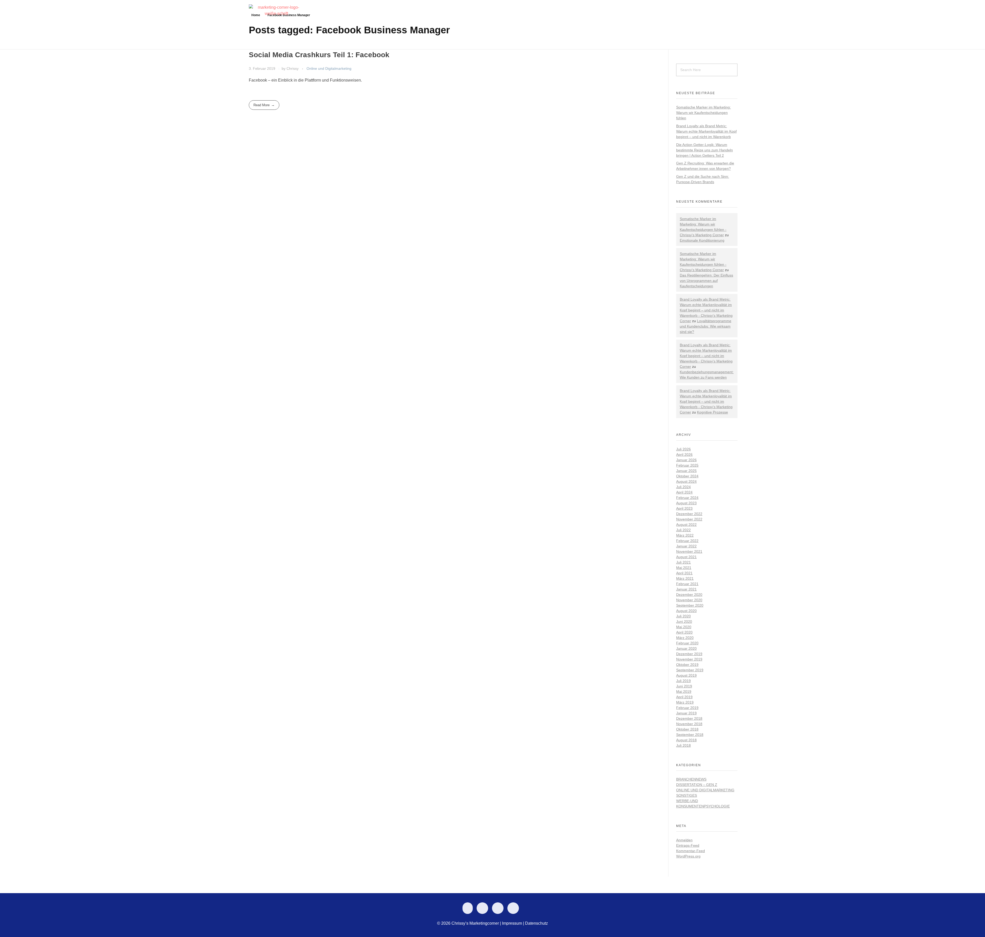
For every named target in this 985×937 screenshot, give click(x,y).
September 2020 (689, 605)
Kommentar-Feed (690, 851)
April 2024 (684, 492)
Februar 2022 (687, 541)
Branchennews (691, 779)
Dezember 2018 (689, 718)
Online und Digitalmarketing (329, 68)
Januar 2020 (686, 648)
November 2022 (689, 519)
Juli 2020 (683, 616)
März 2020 (685, 638)
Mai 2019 (683, 691)
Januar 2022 (686, 546)
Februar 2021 (687, 584)
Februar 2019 (687, 708)
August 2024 (686, 481)
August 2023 (686, 503)
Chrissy (293, 68)
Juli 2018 (683, 745)
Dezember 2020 (689, 595)
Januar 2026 (686, 460)
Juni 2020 (684, 621)
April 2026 (684, 454)
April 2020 (684, 632)
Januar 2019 (686, 713)
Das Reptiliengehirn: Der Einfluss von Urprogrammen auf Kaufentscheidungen (706, 280)
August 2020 (686, 611)
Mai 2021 (683, 568)
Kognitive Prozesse (712, 412)
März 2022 (685, 535)
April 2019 (684, 697)
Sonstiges (686, 795)
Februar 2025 (687, 465)
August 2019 (686, 675)
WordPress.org (688, 856)
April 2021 (684, 573)
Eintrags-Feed (687, 845)
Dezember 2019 (689, 654)
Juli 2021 (683, 562)
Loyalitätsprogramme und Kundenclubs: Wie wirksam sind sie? (705, 326)
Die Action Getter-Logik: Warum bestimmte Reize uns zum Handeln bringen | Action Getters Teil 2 (704, 150)
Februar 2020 (687, 643)
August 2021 (686, 557)
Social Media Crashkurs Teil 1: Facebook (319, 55)
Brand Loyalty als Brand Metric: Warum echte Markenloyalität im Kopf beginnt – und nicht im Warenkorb (706, 131)
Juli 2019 (683, 681)
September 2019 (689, 670)
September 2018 (689, 735)
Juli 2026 (683, 449)
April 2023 (684, 508)
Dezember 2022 (689, 514)
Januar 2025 (686, 471)
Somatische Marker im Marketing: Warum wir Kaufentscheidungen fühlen (703, 112)
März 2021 (685, 578)
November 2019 (689, 659)
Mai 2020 (683, 627)
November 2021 (689, 551)
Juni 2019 (684, 686)
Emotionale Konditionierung (702, 240)
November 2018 (689, 724)
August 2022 (686, 524)
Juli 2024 (683, 487)
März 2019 (685, 702)
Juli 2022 (683, 530)
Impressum (512, 923)
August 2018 (686, 740)
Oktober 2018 (687, 729)
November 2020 (689, 600)
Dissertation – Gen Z (696, 785)
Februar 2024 (687, 498)
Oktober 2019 (687, 665)
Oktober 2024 (687, 476)
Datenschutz (536, 923)
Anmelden (684, 840)
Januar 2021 (686, 589)
